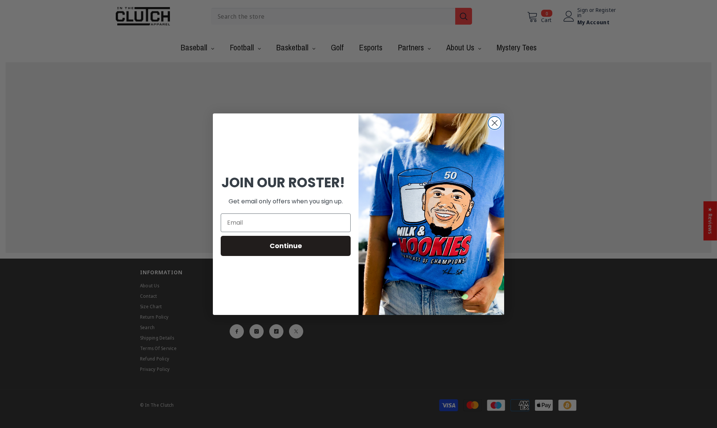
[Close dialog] (494, 122)
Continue (286, 245)
